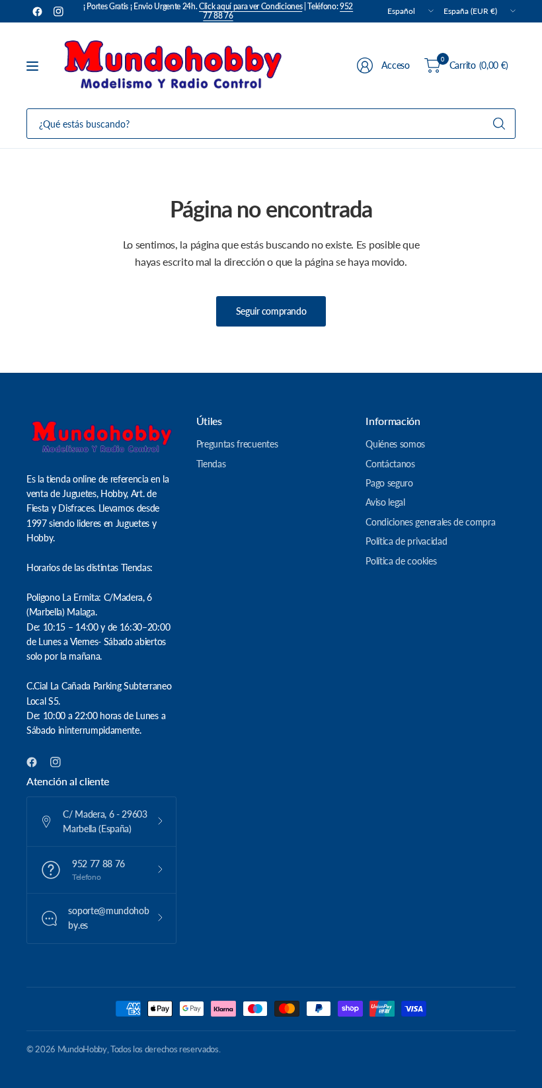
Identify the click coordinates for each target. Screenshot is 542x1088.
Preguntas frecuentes (237, 443)
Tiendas (211, 463)
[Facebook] (37, 11)
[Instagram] (58, 11)
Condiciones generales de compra (430, 521)
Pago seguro (389, 482)
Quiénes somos (395, 443)
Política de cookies (401, 560)
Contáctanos (390, 463)
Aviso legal (385, 502)
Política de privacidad (406, 541)
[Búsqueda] (499, 123)
